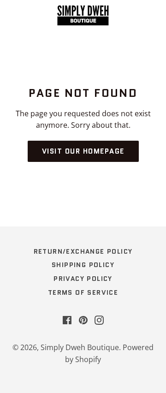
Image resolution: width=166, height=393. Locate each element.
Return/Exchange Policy (83, 251)
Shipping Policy (83, 264)
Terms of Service (83, 292)
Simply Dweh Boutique (80, 347)
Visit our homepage (83, 151)
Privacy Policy (83, 278)
